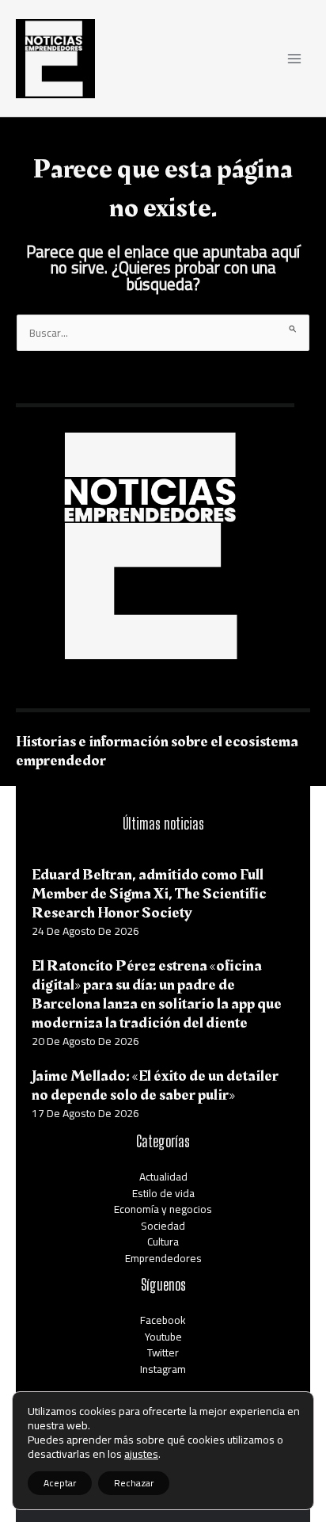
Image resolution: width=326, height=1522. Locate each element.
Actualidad (163, 1176)
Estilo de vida (163, 1193)
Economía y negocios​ (163, 1209)
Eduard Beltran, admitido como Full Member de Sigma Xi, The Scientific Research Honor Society (149, 894)
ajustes (141, 1454)
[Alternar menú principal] (295, 58)
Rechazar (134, 1483)
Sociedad (163, 1225)
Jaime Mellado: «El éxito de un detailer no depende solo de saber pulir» (155, 1085)
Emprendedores (163, 1258)
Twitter (163, 1352)
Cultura (163, 1241)
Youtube (163, 1336)
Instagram (163, 1369)
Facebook (163, 1320)
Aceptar (60, 1483)
